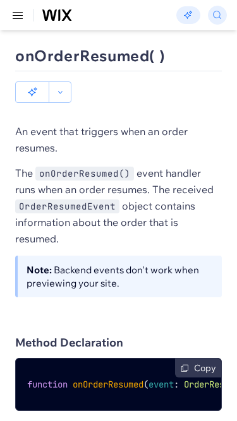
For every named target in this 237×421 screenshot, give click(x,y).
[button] (32, 92)
